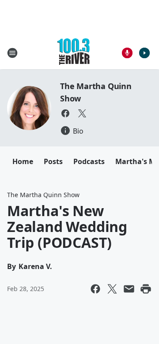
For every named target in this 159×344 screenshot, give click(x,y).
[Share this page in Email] (129, 289)
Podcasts (89, 161)
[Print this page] (146, 289)
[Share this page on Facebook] (95, 289)
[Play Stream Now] (144, 53)
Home (22, 161)
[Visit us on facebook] (65, 113)
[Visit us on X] (82, 113)
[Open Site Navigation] (12, 53)
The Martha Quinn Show (43, 195)
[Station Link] (73, 52)
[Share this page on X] (112, 289)
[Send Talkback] (127, 53)
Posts (53, 161)
